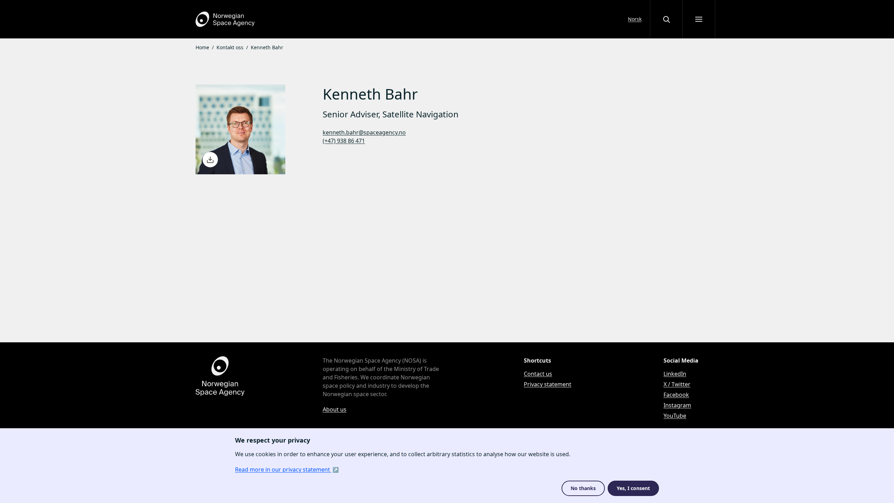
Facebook (676, 395)
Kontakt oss (230, 47)
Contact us (538, 374)
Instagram (677, 405)
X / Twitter (677, 384)
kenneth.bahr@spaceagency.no (364, 132)
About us (334, 409)
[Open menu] (698, 19)
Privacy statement (547, 384)
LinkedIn (675, 374)
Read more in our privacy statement (283, 469)
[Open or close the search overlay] (666, 19)
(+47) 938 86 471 (344, 141)
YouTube (675, 416)
